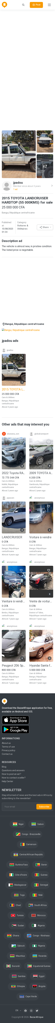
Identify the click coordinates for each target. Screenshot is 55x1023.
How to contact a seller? (14, 777)
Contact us (7, 754)
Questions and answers (13, 770)
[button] (45, 227)
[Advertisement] (27, 39)
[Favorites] (21, 358)
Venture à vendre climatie (14, 601)
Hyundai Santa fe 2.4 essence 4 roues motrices (41, 665)
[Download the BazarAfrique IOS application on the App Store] (27, 720)
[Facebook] (25, 1010)
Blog (4, 767)
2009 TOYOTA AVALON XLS (41, 473)
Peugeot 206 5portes (14, 665)
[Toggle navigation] (49, 5)
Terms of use (8, 747)
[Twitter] (37, 1010)
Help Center (7, 781)
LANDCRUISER (12, 537)
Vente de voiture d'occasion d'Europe (41, 601)
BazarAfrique (36, 1017)
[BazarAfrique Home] (4, 5)
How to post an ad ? (11, 774)
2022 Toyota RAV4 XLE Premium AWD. (14, 473)
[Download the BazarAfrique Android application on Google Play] (27, 729)
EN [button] (17, 1010)
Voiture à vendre (40, 537)
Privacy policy (8, 750)
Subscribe (44, 806)
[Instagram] (31, 1010)
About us (6, 743)
